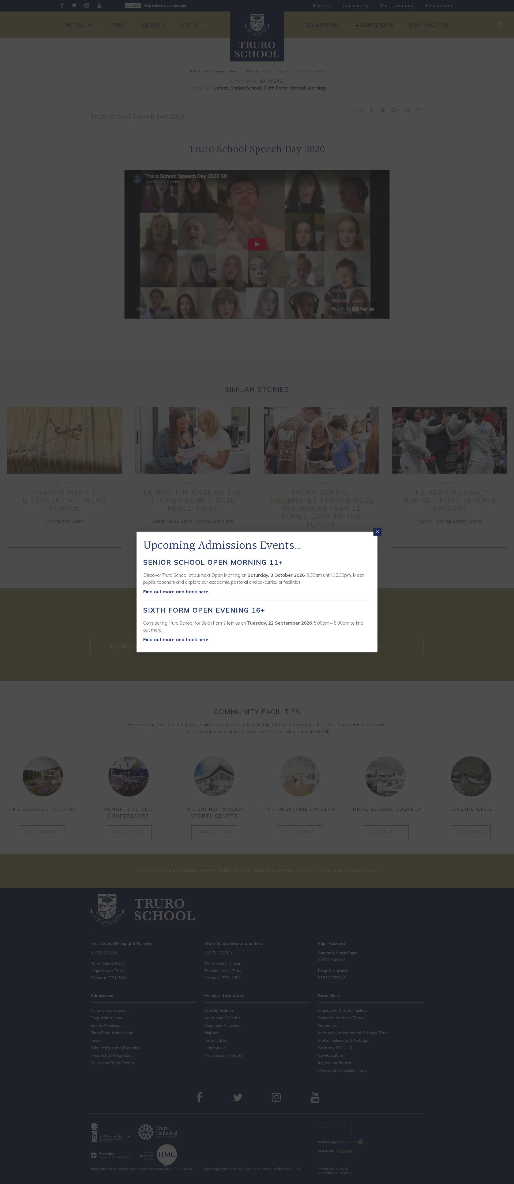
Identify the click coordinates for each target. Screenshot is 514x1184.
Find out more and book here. (176, 591)
